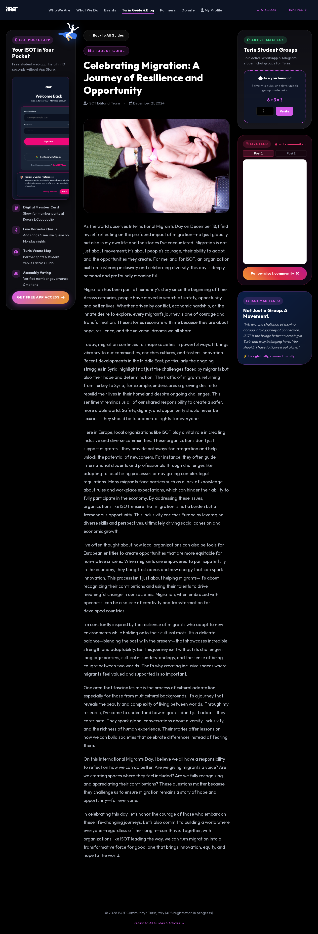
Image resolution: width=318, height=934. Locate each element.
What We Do (87, 10)
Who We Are (59, 10)
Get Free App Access (38, 297)
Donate (188, 10)
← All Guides (266, 10)
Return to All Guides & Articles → (159, 923)
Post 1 (258, 153)
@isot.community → (291, 144)
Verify (284, 111)
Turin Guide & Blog (138, 10)
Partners (168, 10)
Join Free (296, 10)
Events (110, 10)
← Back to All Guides (106, 35)
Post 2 (291, 153)
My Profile (213, 10)
